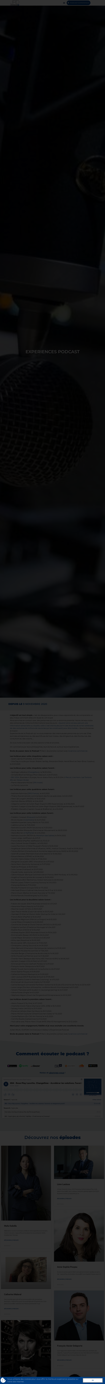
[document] (52, 692)
